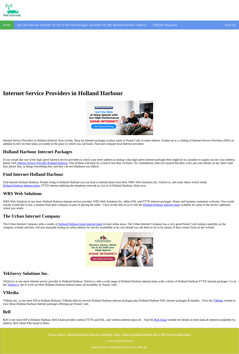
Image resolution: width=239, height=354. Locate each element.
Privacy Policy (57, 334)
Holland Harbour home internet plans (80, 224)
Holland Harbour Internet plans (161, 204)
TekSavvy (13, 284)
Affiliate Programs (165, 25)
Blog (117, 334)
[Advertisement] (119, 59)
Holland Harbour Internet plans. (22, 185)
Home (7, 25)
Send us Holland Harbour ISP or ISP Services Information (156, 334)
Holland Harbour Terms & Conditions (90, 334)
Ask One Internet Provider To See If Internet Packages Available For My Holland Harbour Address (82, 25)
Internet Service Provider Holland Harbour (42, 163)
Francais (230, 25)
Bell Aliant (160, 319)
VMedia (218, 300)
